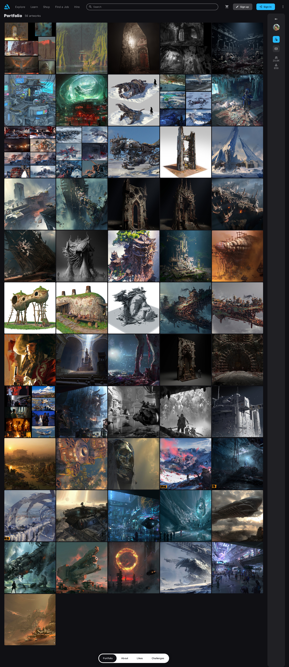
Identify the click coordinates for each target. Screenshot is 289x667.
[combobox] (152, 7)
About (124, 658)
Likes (140, 658)
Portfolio (108, 658)
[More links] (283, 6)
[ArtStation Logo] (7, 6)
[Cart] (227, 6)
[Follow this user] (276, 39)
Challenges (158, 658)
